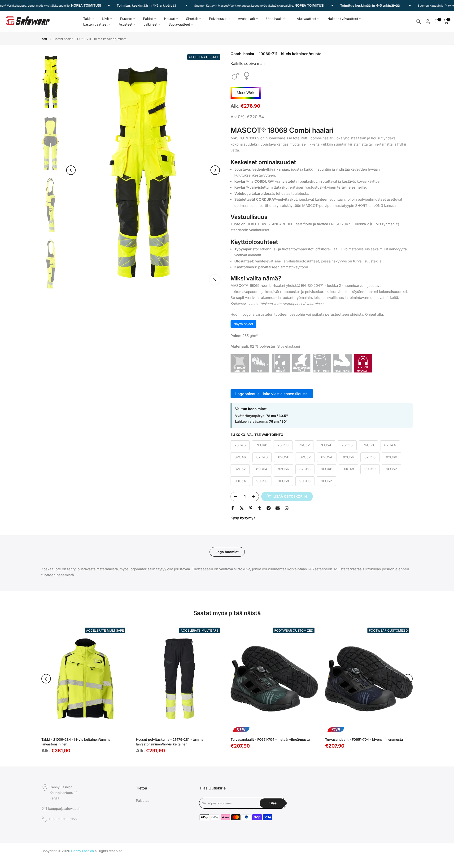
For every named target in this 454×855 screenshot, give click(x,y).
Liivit (105, 19)
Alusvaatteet (306, 19)
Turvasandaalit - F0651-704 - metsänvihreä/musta (270, 739)
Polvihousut (218, 19)
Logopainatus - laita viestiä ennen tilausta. (272, 393)
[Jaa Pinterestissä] (251, 508)
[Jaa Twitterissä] (242, 508)
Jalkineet (150, 24)
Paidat (148, 19)
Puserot (126, 19)
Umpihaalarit (276, 19)
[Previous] (71, 170)
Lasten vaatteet (95, 24)
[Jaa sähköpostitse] (277, 508)
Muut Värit (245, 92)
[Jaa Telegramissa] (268, 508)
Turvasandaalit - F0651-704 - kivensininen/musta (364, 739)
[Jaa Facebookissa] (233, 508)
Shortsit (192, 19)
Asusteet (125, 24)
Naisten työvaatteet (342, 19)
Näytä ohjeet (243, 324)
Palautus (142, 800)
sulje (450, 5)
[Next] (215, 170)
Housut (169, 19)
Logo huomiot (227, 551)
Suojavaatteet (179, 24)
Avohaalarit (246, 19)
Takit (87, 19)
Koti (44, 38)
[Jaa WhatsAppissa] (286, 508)
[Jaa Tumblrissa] (260, 508)
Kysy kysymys (243, 518)
